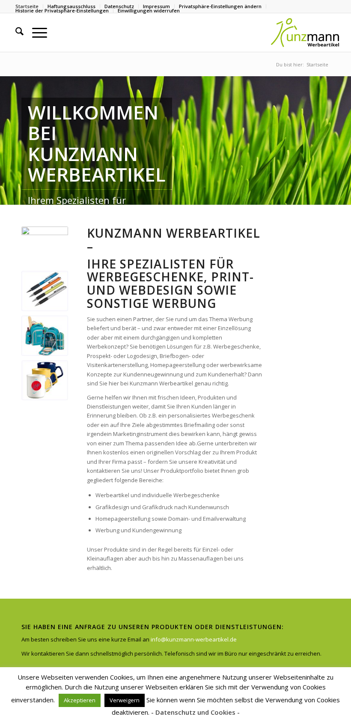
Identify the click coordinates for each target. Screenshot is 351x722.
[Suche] (15, 32)
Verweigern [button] (125, 700)
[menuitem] (220, 6)
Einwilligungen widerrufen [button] (149, 10)
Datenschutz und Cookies (195, 712)
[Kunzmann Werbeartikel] (305, 32)
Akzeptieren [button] (79, 700)
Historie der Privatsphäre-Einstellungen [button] (62, 10)
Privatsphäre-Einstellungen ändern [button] (220, 6)
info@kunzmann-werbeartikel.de (194, 639)
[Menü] (35, 32)
